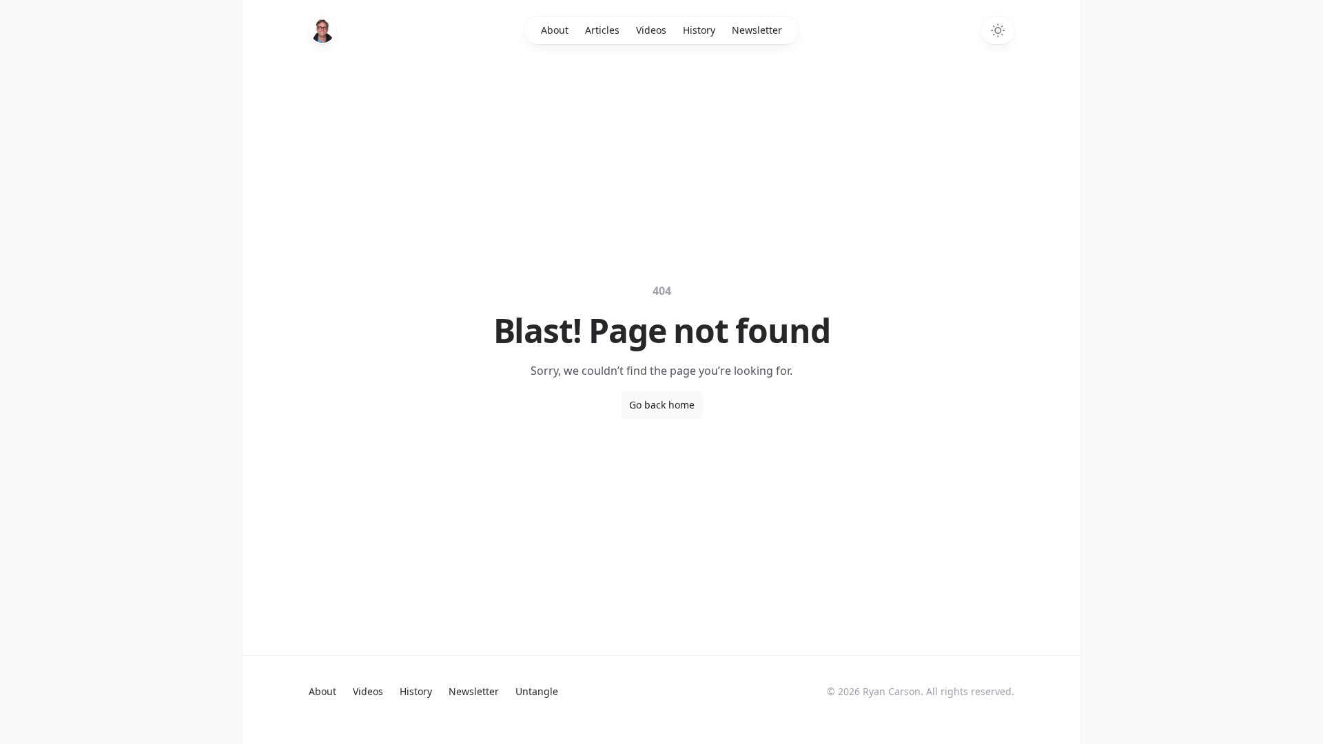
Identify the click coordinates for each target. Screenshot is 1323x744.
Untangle (536, 691)
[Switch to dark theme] (997, 30)
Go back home (662, 404)
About (554, 30)
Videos (651, 30)
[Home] (322, 30)
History (699, 30)
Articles (602, 30)
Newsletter (757, 30)
